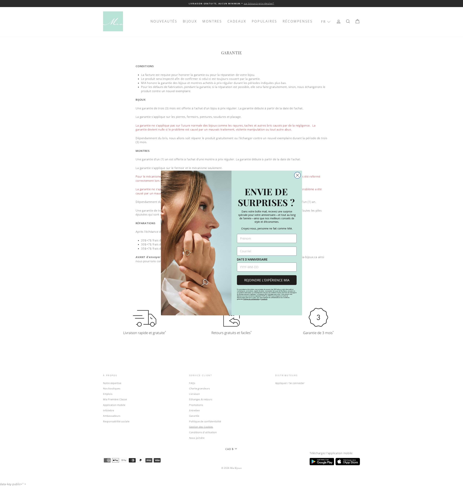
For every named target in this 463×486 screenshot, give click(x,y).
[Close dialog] (297, 175)
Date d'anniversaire (252, 259)
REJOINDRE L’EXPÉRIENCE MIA (266, 280)
